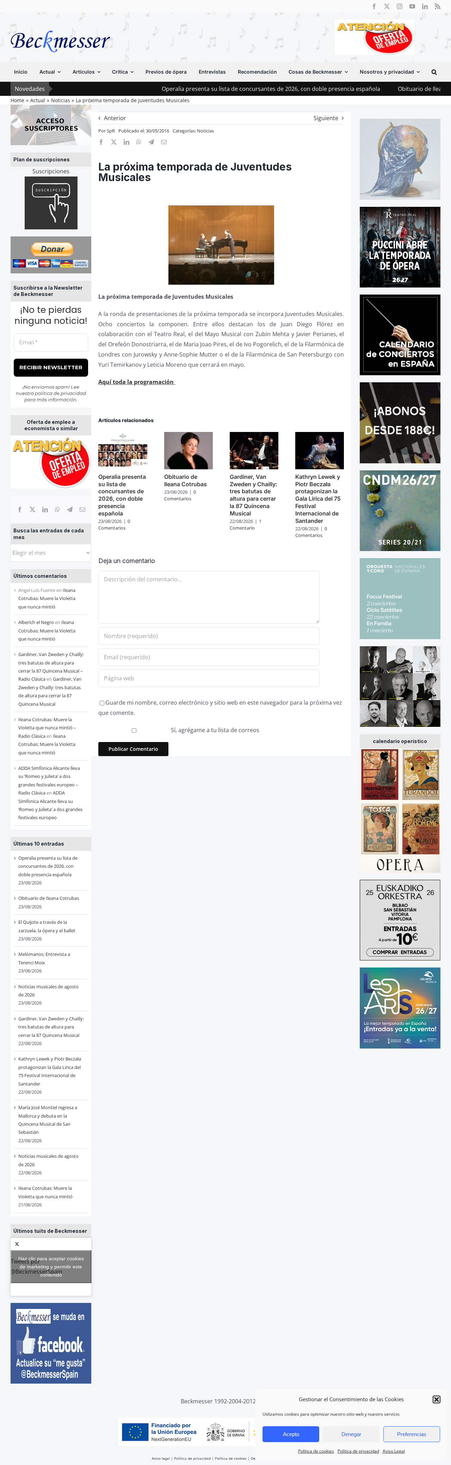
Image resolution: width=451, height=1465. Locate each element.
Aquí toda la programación (136, 382)
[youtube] (412, 6)
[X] (32, 509)
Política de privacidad (358, 1451)
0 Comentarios (114, 524)
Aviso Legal (394, 1451)
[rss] (437, 6)
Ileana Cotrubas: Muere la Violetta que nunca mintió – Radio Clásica (47, 727)
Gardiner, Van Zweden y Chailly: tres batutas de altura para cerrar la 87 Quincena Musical (51, 1026)
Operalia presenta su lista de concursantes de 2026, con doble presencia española (223, 89)
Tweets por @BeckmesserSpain (47, 1267)
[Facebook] (19, 509)
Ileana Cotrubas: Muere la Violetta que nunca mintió (46, 598)
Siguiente (326, 118)
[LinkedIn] (45, 509)
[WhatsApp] (57, 509)
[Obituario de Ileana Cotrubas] (188, 436)
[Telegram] (69, 509)
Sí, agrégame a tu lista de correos (214, 730)
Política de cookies (316, 1451)
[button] (436, 1399)
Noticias (205, 131)
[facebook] (374, 6)
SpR (111, 131)
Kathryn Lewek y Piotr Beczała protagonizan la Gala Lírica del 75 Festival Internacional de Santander (318, 498)
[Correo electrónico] (82, 509)
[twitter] (387, 6)
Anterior (115, 118)
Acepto (291, 1434)
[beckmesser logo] (60, 25)
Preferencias (411, 1434)
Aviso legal (161, 1458)
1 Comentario (245, 524)
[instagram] (399, 6)
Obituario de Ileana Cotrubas (388, 89)
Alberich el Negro (36, 622)
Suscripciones (50, 171)
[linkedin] (425, 6)
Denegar (351, 1434)
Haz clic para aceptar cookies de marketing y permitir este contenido (51, 1267)
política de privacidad (60, 393)
